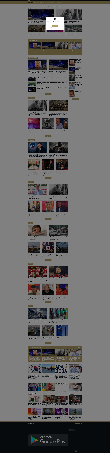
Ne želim (51, 27)
